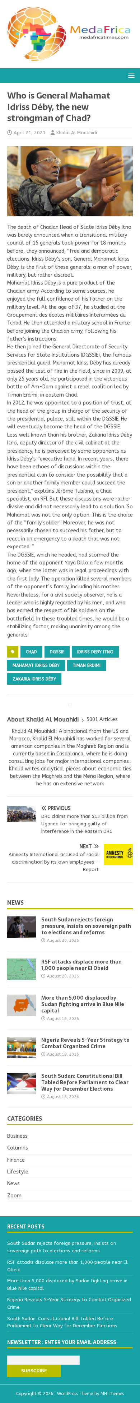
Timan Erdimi (87, 665)
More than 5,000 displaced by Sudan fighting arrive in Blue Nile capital (82, 1004)
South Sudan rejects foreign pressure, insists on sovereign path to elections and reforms (86, 926)
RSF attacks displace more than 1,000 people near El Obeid (81, 965)
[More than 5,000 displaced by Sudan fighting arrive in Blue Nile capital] (21, 1012)
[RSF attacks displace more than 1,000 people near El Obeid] (21, 975)
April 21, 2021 (30, 132)
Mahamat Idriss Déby (36, 665)
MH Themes (112, 1393)
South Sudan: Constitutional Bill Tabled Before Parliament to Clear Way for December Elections (85, 1082)
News (15, 902)
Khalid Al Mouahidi (76, 132)
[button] (130, 75)
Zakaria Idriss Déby (34, 679)
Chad (31, 651)
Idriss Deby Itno (95, 651)
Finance (16, 1160)
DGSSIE (57, 651)
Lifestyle (17, 1172)
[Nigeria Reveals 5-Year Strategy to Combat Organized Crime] (21, 1054)
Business (17, 1136)
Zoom (14, 1196)
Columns (17, 1148)
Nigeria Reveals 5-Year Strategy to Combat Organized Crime (85, 1043)
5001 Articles (102, 719)
